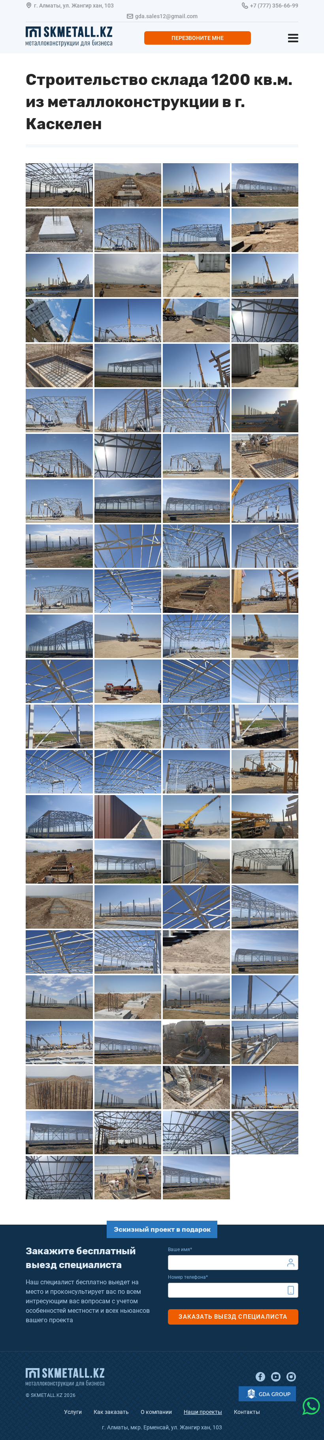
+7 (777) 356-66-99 (274, 5)
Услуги (73, 1412)
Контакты (247, 1412)
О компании (156, 1412)
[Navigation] (293, 38)
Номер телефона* (188, 1277)
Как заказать (111, 1412)
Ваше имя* (180, 1249)
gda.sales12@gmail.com (166, 16)
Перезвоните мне (197, 38)
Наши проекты (203, 1412)
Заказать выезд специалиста (233, 1316)
